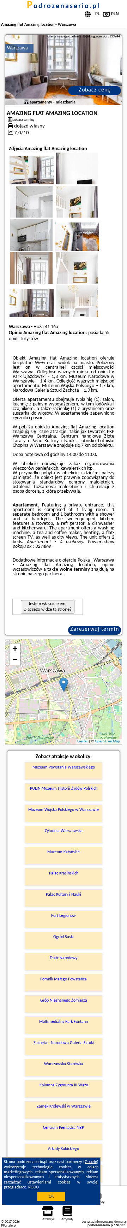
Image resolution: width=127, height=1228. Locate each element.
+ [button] (15, 648)
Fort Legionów (63, 916)
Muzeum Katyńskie (63, 852)
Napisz (120, 1225)
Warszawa (17, 48)
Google (91, 1162)
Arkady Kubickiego (63, 1149)
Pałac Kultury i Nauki (63, 894)
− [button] (15, 659)
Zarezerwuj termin (94, 629)
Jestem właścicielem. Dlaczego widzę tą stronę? (48, 606)
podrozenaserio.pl (63, 6)
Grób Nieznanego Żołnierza (63, 1000)
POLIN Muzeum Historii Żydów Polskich (63, 789)
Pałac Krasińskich (63, 873)
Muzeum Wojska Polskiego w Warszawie (63, 810)
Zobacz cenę (95, 90)
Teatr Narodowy (63, 958)
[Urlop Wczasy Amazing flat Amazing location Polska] (41, 177)
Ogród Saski (63, 937)
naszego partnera (45, 574)
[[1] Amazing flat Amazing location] (63, 70)
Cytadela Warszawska (64, 831)
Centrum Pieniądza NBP (63, 1128)
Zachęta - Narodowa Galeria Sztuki (64, 1043)
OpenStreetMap (107, 741)
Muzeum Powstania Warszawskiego (63, 767)
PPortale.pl (8, 1226)
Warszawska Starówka (63, 1064)
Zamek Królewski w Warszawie (64, 1106)
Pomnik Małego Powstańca (63, 979)
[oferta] (26, 102)
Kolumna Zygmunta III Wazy (64, 1085)
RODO (33, 1187)
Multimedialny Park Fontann (63, 1022)
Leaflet (82, 741)
